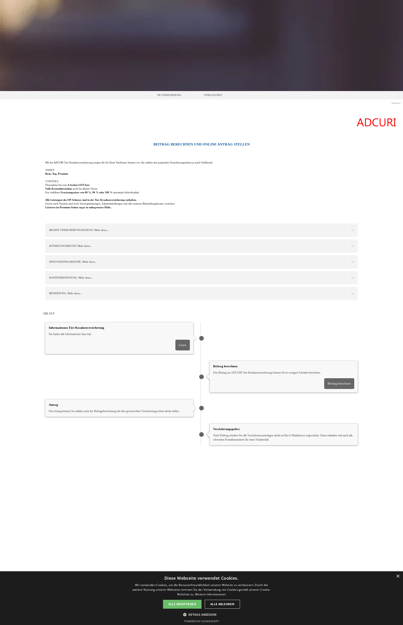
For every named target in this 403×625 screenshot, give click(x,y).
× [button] (398, 576)
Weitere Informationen (210, 594)
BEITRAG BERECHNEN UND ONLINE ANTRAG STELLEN (201, 144)
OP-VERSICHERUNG (169, 95)
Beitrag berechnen (339, 383)
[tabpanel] (201, 144)
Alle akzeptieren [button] (182, 604)
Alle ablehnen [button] (222, 604)
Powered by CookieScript (201, 621)
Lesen (182, 345)
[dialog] (201, 598)
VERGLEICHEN (213, 95)
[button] (202, 614)
